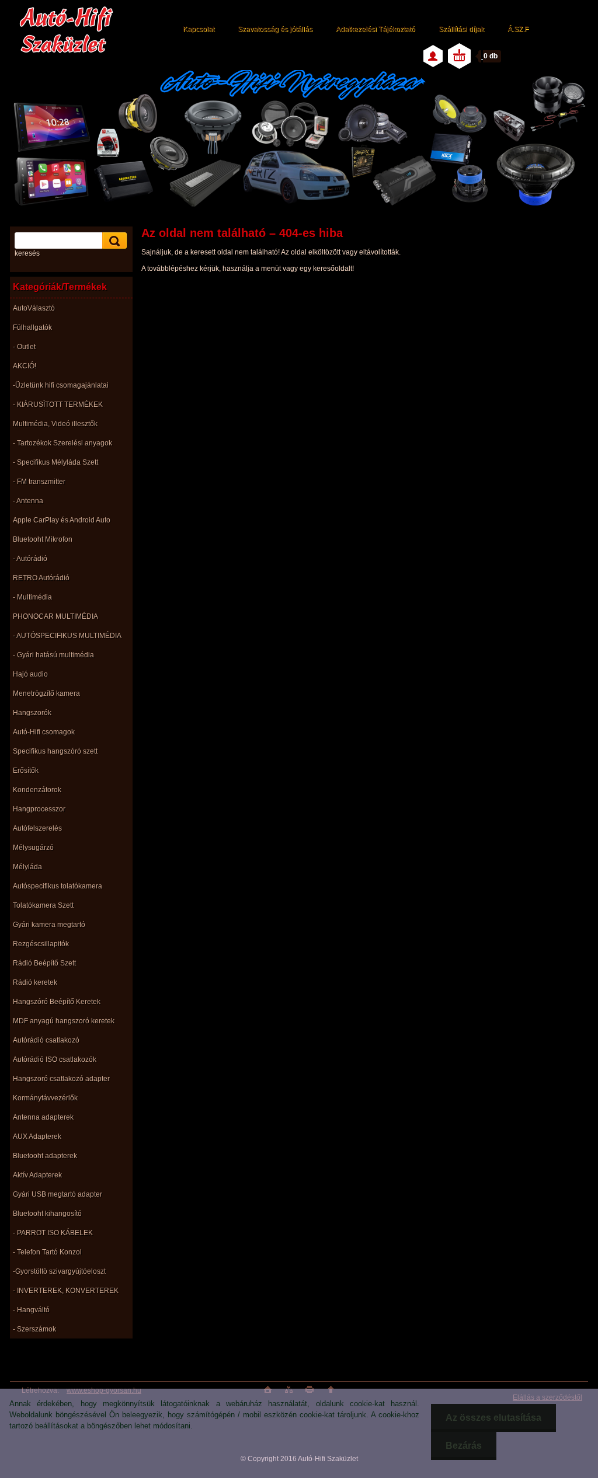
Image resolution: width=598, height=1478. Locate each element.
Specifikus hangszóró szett (55, 751)
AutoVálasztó (34, 308)
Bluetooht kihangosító (47, 1213)
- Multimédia (32, 597)
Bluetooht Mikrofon (42, 539)
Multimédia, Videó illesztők (55, 424)
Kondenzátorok (37, 790)
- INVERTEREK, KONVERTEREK (66, 1291)
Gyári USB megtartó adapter (57, 1194)
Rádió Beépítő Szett (44, 963)
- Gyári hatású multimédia (53, 655)
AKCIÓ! (24, 366)
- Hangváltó (31, 1310)
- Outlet (24, 347)
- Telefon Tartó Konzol (47, 1252)
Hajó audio (30, 674)
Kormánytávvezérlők (45, 1098)
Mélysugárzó (33, 847)
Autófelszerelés (37, 828)
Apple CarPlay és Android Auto (61, 520)
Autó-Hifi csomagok (44, 732)
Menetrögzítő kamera (46, 693)
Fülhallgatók (32, 327)
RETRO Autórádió (41, 578)
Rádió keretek (35, 982)
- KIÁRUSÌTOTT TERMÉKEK (58, 404)
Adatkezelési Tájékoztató (375, 29)
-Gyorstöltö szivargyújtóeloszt (59, 1271)
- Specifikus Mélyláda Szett (55, 462)
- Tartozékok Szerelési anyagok (62, 443)
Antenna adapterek (43, 1117)
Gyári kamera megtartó (49, 925)
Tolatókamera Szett (43, 905)
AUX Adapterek (37, 1136)
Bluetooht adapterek (45, 1156)
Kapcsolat (198, 29)
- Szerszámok (34, 1329)
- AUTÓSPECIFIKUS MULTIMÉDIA (67, 636)
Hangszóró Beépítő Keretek (56, 1002)
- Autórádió (30, 559)
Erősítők (26, 770)
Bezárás (464, 1446)
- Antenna (28, 501)
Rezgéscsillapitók (41, 944)
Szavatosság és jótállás (275, 29)
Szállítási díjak (461, 29)
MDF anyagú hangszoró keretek (63, 1021)
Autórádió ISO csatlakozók (54, 1059)
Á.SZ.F (518, 29)
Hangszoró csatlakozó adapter (61, 1079)
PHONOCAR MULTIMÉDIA (55, 616)
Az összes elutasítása (493, 1418)
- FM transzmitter (39, 481)
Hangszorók (32, 713)
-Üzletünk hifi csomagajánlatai (61, 385)
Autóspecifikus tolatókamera (57, 886)
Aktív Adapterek (37, 1175)
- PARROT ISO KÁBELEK (53, 1233)
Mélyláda (27, 867)
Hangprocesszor (39, 809)
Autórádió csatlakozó (46, 1040)
